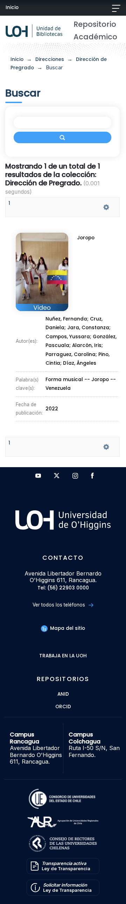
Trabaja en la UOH (63, 656)
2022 (52, 408)
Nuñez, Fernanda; (68, 319)
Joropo (85, 237)
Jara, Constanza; (89, 328)
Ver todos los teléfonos (59, 605)
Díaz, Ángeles (79, 363)
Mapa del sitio (67, 628)
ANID (63, 694)
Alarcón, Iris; (87, 345)
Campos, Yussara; (69, 336)
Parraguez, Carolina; (72, 354)
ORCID (63, 707)
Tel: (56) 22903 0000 (63, 588)
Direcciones (49, 59)
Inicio (12, 7)
